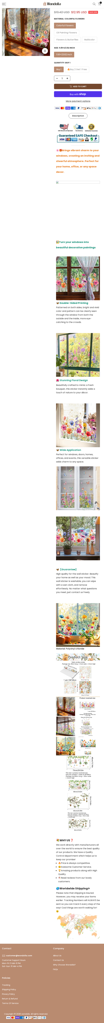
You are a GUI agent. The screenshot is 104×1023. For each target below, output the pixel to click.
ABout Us (57, 955)
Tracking (6, 985)
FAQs (55, 969)
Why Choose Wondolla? (64, 964)
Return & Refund (10, 998)
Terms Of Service (10, 1003)
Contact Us (58, 960)
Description (78, 115)
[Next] (45, 32)
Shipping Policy (9, 989)
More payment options (78, 101)
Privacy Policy (8, 994)
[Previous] (6, 32)
